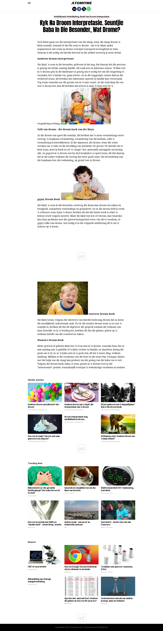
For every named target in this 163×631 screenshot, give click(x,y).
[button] (29, 3)
